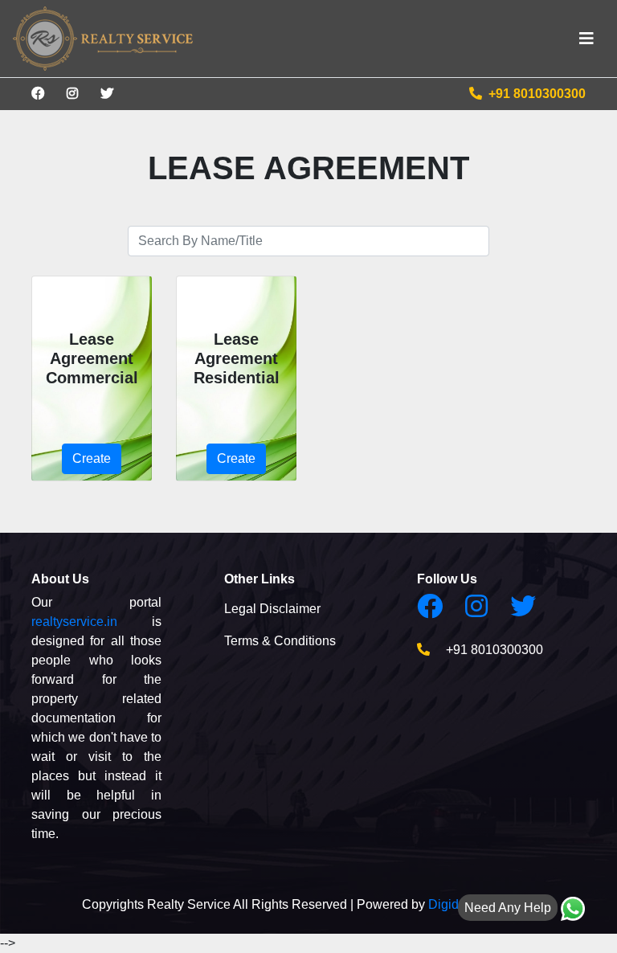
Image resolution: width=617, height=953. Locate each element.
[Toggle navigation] (586, 39)
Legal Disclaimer (272, 609)
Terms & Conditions (280, 641)
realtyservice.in (74, 621)
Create (91, 458)
